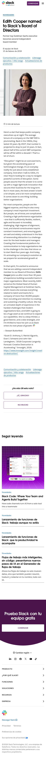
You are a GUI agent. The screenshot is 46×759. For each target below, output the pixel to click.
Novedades (8, 15)
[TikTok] (36, 659)
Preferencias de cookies (11, 732)
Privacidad (6, 726)
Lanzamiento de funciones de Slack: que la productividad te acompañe (20, 540)
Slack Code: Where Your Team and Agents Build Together (22, 498)
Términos (17, 726)
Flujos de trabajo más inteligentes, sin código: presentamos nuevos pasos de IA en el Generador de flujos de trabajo (22, 562)
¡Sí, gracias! (23, 395)
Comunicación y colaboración (16, 57)
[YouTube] (31, 659)
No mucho (23, 405)
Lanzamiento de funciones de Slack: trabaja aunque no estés (20, 521)
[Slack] (8, 3)
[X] (26, 659)
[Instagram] (15, 659)
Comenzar (33, 3)
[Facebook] (20, 659)
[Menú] (42, 3)
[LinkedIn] (10, 659)
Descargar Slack (8, 720)
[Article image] (23, 467)
